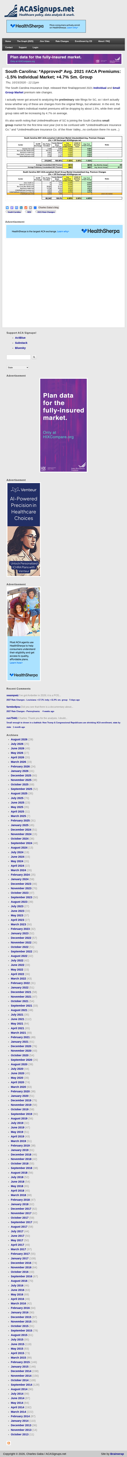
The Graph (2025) (25, 41)
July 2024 (17, 852)
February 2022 (20, 983)
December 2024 (21, 829)
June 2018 (17, 1181)
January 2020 (19, 1095)
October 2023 (19, 892)
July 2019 (17, 1123)
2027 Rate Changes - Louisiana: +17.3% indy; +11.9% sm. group (37, 700)
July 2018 (17, 1177)
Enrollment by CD (83, 41)
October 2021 (19, 1001)
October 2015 (19, 1326)
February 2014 (20, 1416)
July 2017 (17, 1231)
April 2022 (17, 974)
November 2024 (21, 834)
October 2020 (19, 1055)
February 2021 (20, 1037)
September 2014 (21, 1384)
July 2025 (17, 798)
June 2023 (17, 910)
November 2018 (21, 1159)
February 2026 (20, 766)
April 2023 (17, 919)
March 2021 (18, 1032)
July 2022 (17, 960)
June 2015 (17, 1344)
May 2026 (17, 752)
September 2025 (21, 788)
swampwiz (13, 695)
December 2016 (21, 1262)
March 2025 (18, 816)
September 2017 (21, 1222)
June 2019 (17, 1127)
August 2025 (19, 793)
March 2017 (18, 1249)
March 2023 (18, 924)
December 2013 (21, 1425)
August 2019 (19, 1118)
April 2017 (17, 1244)
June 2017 (17, 1235)
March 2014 (18, 1411)
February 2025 (20, 820)
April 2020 (17, 1082)
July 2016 (17, 1285)
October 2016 (19, 1271)
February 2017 (20, 1253)
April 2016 (17, 1299)
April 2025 (17, 811)
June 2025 (17, 802)
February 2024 (20, 874)
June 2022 (17, 964)
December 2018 (21, 1154)
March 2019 (18, 1141)
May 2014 (17, 1402)
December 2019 (21, 1100)
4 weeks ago (48, 711)
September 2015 (21, 1330)
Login (35, 47)
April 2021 (17, 1028)
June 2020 (17, 1073)
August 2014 (19, 1389)
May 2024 (17, 861)
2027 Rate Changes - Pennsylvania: (24, 711)
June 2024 (17, 856)
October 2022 (19, 947)
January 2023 (19, 933)
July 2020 (17, 1068)
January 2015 (19, 1366)
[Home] (40, 16)
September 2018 (21, 1168)
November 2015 (21, 1321)
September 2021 (21, 1005)
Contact (9, 47)
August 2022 (19, 956)
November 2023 (21, 888)
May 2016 (17, 1294)
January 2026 (19, 771)
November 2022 (21, 942)
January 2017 (19, 1258)
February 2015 (20, 1362)
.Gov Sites (44, 41)
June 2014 (17, 1398)
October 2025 (19, 784)
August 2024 (19, 847)
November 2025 (21, 780)
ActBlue (20, 337)
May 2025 (17, 807)
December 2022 (21, 937)
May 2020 (17, 1077)
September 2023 (21, 897)
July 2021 (17, 1014)
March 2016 (18, 1303)
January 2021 (19, 1041)
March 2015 (18, 1357)
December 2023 (21, 883)
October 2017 (19, 1217)
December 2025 (21, 775)
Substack (21, 342)
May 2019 (17, 1131)
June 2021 (17, 1019)
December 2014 (21, 1371)
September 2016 (21, 1276)
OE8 (29, 212)
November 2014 (21, 1375)
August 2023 (19, 901)
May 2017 (17, 1240)
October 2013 (19, 1434)
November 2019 (21, 1104)
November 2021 (21, 996)
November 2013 (21, 1429)
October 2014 (19, 1380)
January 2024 (19, 879)
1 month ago (19, 727)
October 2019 (19, 1109)
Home (8, 41)
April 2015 (17, 1353)
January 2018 (19, 1204)
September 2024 (21, 843)
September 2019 (21, 1114)
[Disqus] (63, 283)
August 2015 (19, 1335)
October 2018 (19, 1163)
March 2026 (18, 761)
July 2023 (17, 906)
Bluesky (20, 348)
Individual (99, 87)
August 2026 (19, 739)
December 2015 (21, 1317)
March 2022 (18, 978)
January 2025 (19, 825)
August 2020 (19, 1064)
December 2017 (21, 1208)
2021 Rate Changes (46, 212)
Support (22, 47)
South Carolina (14, 212)
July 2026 (17, 743)
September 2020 (21, 1059)
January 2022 (19, 987)
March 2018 (18, 1195)
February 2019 (20, 1145)
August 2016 (19, 1280)
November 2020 (21, 1050)
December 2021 (21, 992)
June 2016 (17, 1290)
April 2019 (17, 1136)
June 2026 (17, 748)
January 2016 (19, 1312)
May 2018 (17, 1186)
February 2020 (20, 1091)
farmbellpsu (13, 706)
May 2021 (17, 1023)
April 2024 (17, 865)
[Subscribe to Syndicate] (9, 1444)
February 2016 (20, 1307)
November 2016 (21, 1267)
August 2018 (19, 1172)
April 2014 (17, 1407)
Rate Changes (62, 41)
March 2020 (18, 1086)
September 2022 (21, 951)
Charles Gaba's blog (49, 207)
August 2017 (19, 1226)
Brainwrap (117, 1453)
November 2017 (21, 1213)
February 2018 (20, 1199)
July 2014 (17, 1393)
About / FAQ (104, 41)
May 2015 (17, 1348)
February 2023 (20, 928)
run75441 (12, 718)
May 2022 (17, 969)
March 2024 (18, 870)
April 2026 (17, 757)
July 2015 (17, 1339)
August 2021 (19, 1010)
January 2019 (19, 1150)
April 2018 (17, 1190)
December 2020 (21, 1046)
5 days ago (74, 700)
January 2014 (19, 1420)
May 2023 (17, 915)
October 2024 (19, 838)
